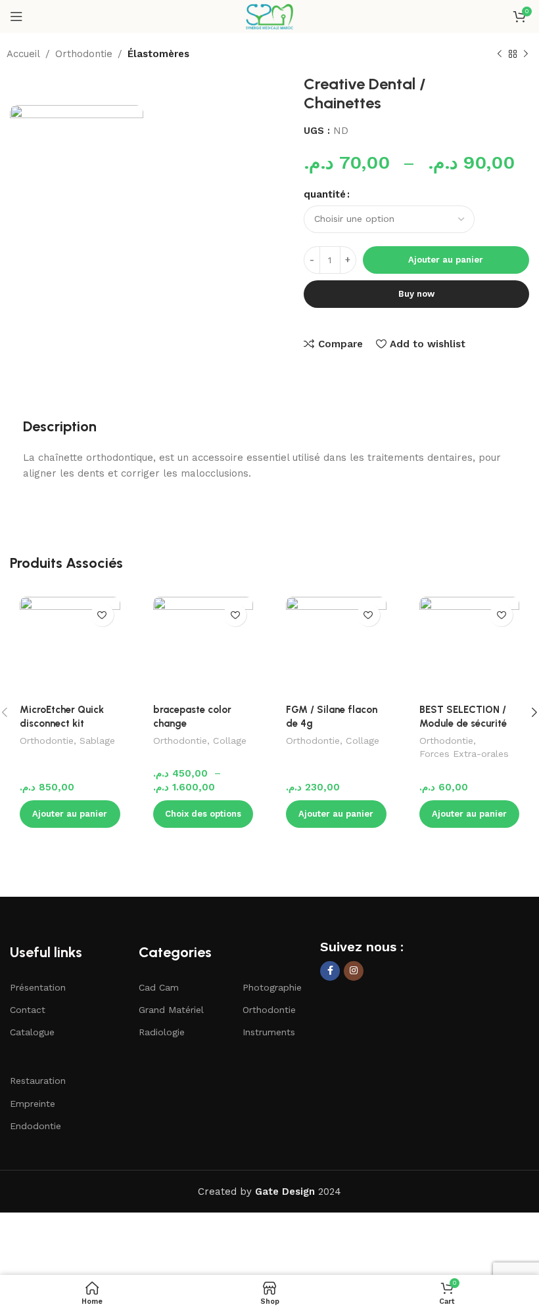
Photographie (272, 987)
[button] (70, 814)
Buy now (416, 294)
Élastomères (158, 54)
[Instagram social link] (353, 971)
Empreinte (32, 1103)
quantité (325, 194)
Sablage (97, 740)
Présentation (38, 987)
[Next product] (525, 54)
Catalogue (32, 1032)
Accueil (23, 54)
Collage (229, 740)
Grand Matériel (171, 1009)
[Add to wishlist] (102, 614)
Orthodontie (83, 54)
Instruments (269, 1032)
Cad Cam (159, 987)
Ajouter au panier (445, 260)
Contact (27, 1009)
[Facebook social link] (330, 971)
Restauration (38, 1080)
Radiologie (162, 1032)
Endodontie (35, 1126)
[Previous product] (499, 54)
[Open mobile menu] (16, 16)
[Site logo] (269, 16)
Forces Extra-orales (464, 753)
